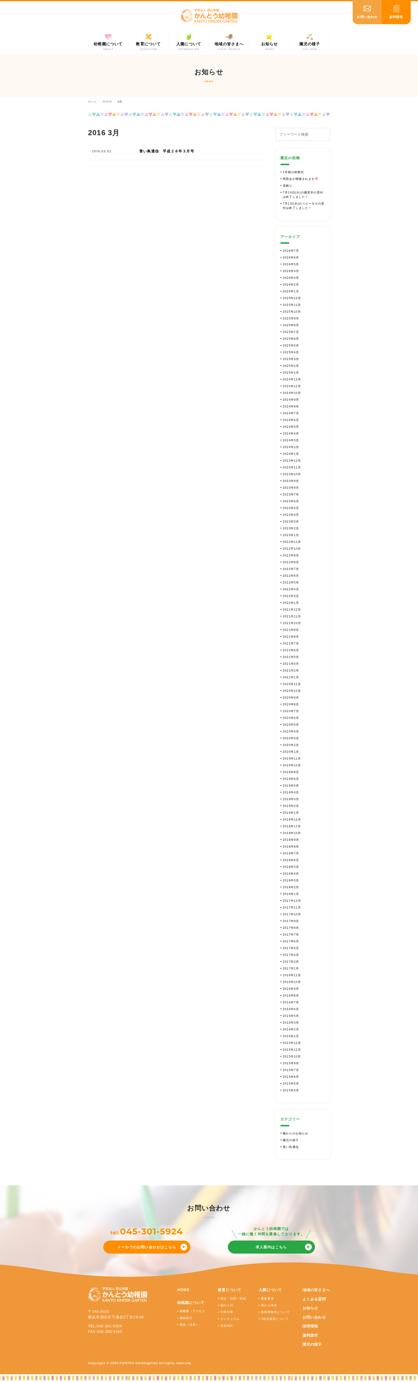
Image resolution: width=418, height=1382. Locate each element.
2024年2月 (291, 447)
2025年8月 (291, 325)
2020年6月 (291, 718)
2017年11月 (292, 907)
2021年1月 (291, 677)
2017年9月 (291, 921)
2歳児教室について (275, 1319)
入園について (270, 1290)
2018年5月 (291, 867)
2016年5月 (291, 1016)
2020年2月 (291, 745)
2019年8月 (291, 772)
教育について (229, 1290)
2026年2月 (291, 284)
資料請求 (310, 1335)
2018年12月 (292, 819)
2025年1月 (291, 372)
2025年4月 (291, 352)
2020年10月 (292, 691)
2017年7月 (291, 934)
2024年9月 (291, 399)
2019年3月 (291, 799)
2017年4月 (291, 955)
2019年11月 (292, 758)
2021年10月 (292, 623)
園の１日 (226, 1305)
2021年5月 (291, 657)
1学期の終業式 (293, 172)
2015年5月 (291, 1083)
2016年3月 (291, 1022)
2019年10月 (292, 765)
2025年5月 (291, 345)
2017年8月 (291, 928)
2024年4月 (291, 433)
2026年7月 (291, 250)
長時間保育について (275, 1312)
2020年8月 (291, 704)
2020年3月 (291, 738)
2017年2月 (291, 961)
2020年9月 (291, 697)
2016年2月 (291, 1029)
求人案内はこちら (271, 1247)
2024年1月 (291, 454)
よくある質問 (314, 1299)
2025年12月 (292, 298)
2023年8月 (291, 487)
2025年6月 (291, 338)
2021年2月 (291, 670)
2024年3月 (291, 440)
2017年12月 (292, 900)
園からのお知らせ (295, 1133)
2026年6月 (291, 257)
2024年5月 (291, 427)
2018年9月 (291, 840)
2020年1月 (291, 752)
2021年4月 (291, 663)
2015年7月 (291, 1070)
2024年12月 (292, 379)
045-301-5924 (151, 1231)
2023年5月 (291, 508)
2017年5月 (291, 948)
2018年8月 (291, 846)
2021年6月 (291, 650)
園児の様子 (291, 1140)
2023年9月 (291, 481)
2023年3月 (291, 521)
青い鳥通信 (291, 1147)
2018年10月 (292, 833)
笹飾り (287, 185)
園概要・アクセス (192, 1311)
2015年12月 (292, 1043)
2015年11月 (292, 1049)
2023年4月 (291, 515)
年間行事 (226, 1312)
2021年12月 (292, 609)
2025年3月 (291, 359)
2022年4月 (291, 589)
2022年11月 (292, 542)
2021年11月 (292, 616)
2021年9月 (291, 630)
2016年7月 (291, 1002)
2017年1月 (291, 968)
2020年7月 (291, 711)
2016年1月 (291, 1036)
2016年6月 (291, 1009)
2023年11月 (292, 467)
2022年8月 (291, 562)
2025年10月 (292, 311)
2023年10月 (292, 474)
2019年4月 (291, 792)
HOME (183, 1290)
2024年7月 (291, 413)
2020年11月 (292, 684)
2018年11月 (292, 826)
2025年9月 (291, 318)
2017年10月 (292, 914)
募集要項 (267, 1298)
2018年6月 (291, 860)
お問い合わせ (314, 1317)
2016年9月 (291, 988)
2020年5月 (291, 724)
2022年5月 (291, 582)
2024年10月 (292, 393)
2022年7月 (291, 569)
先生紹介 (226, 1325)
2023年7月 (291, 494)
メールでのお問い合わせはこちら (146, 1247)
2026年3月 (291, 278)
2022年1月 (291, 603)
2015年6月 (291, 1077)
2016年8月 (291, 995)
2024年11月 (292, 386)
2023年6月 (291, 501)
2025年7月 (291, 332)
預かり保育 (269, 1305)
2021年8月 (291, 636)
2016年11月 (292, 975)
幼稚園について (191, 1303)
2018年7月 (291, 853)
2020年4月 (291, 731)
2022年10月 (292, 548)
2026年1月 (291, 291)
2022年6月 (291, 575)
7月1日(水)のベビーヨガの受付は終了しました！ (303, 206)
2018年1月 (291, 894)
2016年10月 (292, 982)
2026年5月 (291, 264)
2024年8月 (291, 406)
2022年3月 (291, 596)
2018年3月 (291, 880)
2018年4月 (291, 873)
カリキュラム (229, 1319)
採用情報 (310, 1326)
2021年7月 (291, 643)
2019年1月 (291, 812)
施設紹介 (186, 1318)
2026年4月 (291, 271)
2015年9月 (291, 1063)
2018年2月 (291, 887)
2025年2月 (291, 366)
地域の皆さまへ (316, 1290)
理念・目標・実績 (233, 1298)
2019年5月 (291, 785)
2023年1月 (291, 535)
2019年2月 (291, 806)
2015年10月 (292, 1056)
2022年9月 (291, 555)
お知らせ (310, 1308)
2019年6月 (291, 779)
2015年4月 (291, 1090)
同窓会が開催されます (299, 179)
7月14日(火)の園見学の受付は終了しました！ (303, 195)
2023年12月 (292, 460)
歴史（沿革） (189, 1324)
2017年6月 (291, 941)
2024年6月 (291, 420)
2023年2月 (291, 528)
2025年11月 (292, 305)
